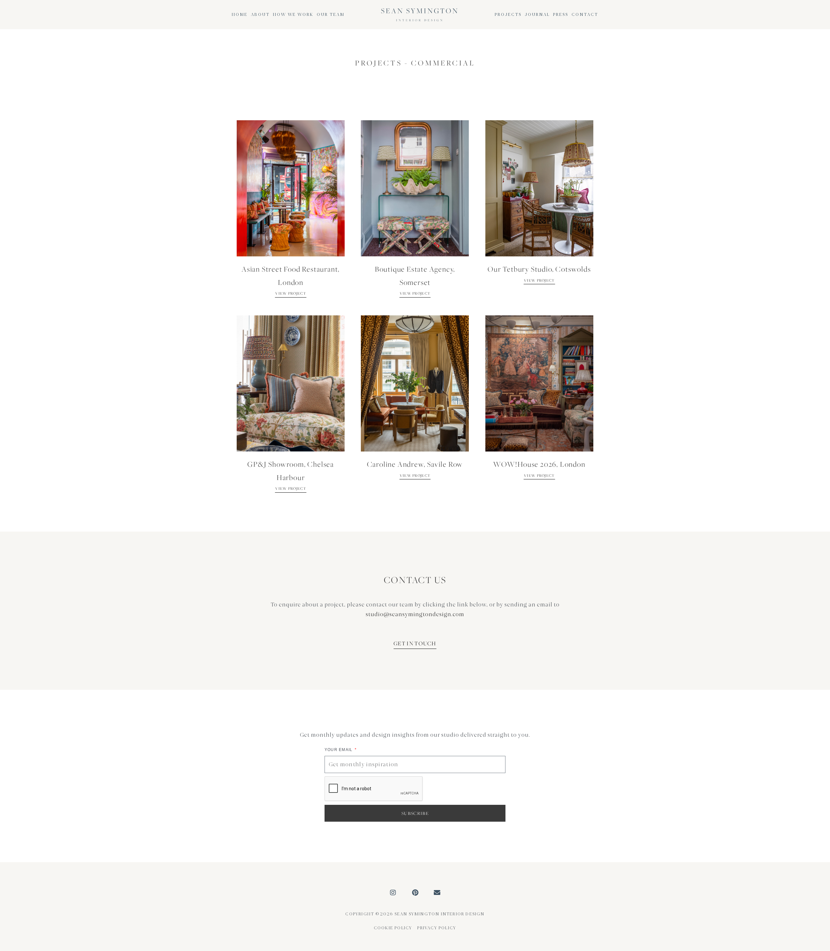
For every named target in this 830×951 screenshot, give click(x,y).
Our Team (331, 14)
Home (240, 14)
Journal (537, 14)
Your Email (339, 749)
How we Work (293, 14)
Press (560, 14)
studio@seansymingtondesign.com (415, 614)
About (260, 14)
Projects (508, 14)
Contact (585, 14)
